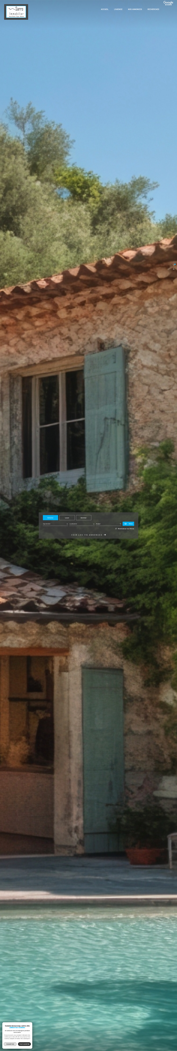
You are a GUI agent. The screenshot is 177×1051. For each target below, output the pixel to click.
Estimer (84, 517)
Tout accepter (24, 1044)
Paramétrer (10, 1044)
